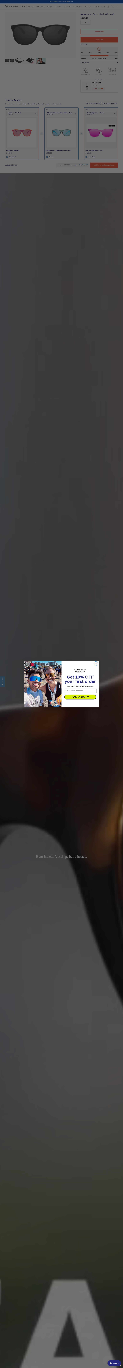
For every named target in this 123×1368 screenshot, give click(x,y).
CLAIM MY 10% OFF (80, 697)
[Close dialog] (96, 664)
